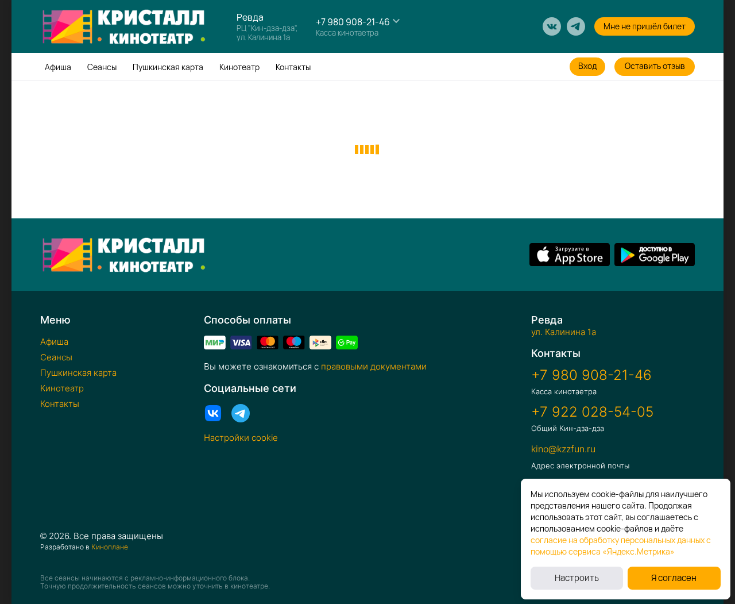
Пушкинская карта (168, 66)
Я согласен (674, 578)
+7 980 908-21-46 (353, 22)
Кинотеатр (239, 66)
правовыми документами (374, 366)
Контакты (293, 66)
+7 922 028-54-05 (592, 412)
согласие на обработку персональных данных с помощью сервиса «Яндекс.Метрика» (621, 545)
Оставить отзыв (655, 65)
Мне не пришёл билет (645, 26)
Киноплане (109, 547)
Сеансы (102, 66)
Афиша (58, 66)
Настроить (577, 578)
